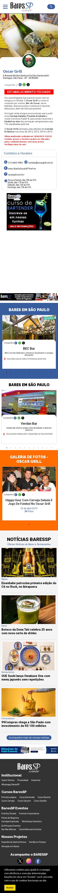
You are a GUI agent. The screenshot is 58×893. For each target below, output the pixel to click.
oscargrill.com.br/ (16, 174)
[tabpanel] (29, 342)
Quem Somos (7, 780)
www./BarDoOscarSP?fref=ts (22, 169)
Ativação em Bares (10, 846)
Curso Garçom (24, 801)
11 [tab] (51, 372)
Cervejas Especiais (10, 821)
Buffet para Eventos (11, 826)
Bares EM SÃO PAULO (29, 310)
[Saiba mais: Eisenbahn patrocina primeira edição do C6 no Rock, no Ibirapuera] (29, 576)
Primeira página (8, 797)
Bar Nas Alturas (8, 829)
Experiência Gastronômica (13, 842)
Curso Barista (44, 797)
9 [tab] (42, 372)
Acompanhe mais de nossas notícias (29, 737)
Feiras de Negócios (10, 818)
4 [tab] (20, 372)
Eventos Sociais (8, 813)
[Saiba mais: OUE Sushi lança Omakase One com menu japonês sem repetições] (28, 669)
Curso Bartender (27, 797)
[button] (47, 880)
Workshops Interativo (32, 821)
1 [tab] (6, 372)
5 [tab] (24, 372)
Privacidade (22, 780)
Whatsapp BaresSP (10, 784)
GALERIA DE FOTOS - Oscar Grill (29, 459)
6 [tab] (29, 372)
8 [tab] (37, 372)
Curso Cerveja (8, 801)
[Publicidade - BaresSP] (29, 211)
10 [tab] (46, 372)
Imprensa (35, 780)
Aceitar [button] (9, 887)
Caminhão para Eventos (30, 829)
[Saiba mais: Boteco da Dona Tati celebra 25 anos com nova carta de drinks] (28, 623)
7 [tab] (33, 372)
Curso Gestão (40, 801)
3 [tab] (15, 372)
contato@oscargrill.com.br (40, 163)
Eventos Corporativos (29, 813)
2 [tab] (11, 372)
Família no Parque (37, 842)
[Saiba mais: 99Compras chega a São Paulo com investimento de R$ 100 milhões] (28, 715)
